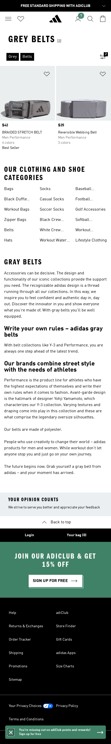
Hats (8, 240)
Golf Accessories (90, 210)
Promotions (18, 666)
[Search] (90, 19)
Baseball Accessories (86, 189)
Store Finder (66, 626)
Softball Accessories (86, 220)
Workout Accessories (86, 230)
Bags (8, 189)
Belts (9, 230)
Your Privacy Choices (25, 706)
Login (29, 535)
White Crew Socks (50, 230)
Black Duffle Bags (15, 199)
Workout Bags (16, 210)
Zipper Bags (15, 220)
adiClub (62, 613)
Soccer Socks (52, 210)
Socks (45, 189)
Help (12, 613)
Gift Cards (64, 639)
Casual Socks (52, 199)
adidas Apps (66, 653)
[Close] (11, 732)
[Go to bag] (103, 19)
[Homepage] (55, 21)
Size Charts (65, 666)
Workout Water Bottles (53, 241)
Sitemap (15, 680)
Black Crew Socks (50, 220)
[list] (47, 57)
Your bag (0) (76, 535)
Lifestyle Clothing (91, 240)
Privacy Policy (67, 706)
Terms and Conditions (26, 719)
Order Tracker (20, 639)
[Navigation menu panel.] (8, 19)
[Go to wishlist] (20, 19)
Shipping (16, 653)
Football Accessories (86, 199)
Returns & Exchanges (26, 626)
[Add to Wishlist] (47, 75)
